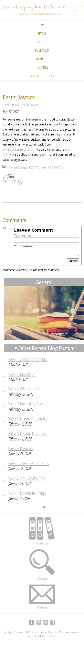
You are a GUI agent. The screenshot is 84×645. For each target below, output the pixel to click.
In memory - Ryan (42, 75)
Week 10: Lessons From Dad (28, 359)
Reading (42, 58)
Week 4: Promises (20, 448)
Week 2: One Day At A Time (26, 478)
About (42, 33)
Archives (42, 543)
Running (42, 67)
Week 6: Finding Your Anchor (28, 418)
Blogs (15, 105)
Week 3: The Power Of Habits (28, 463)
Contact (42, 607)
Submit (73, 261)
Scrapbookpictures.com (17, 149)
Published (42, 50)
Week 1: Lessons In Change (27, 493)
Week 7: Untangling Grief (25, 403)
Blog (42, 41)
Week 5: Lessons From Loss (27, 433)
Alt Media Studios (47, 635)
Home (42, 24)
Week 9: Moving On (21, 374)
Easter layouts (30, 105)
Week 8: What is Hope (23, 388)
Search (42, 578)
